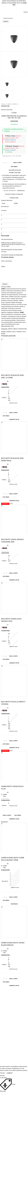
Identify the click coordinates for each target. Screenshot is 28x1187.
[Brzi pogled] (7, 372)
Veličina (4, 397)
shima (24, 331)
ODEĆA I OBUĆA (12, 104)
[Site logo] (6, 12)
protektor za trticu (11, 331)
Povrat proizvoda (5, 1044)
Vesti (2, 1027)
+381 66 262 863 (6, 1009)
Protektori (19, 331)
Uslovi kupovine (5, 1039)
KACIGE (3, 1054)
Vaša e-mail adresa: (6, 261)
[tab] (10, 190)
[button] (14, 130)
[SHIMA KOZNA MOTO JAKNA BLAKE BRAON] (14, 922)
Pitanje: (3, 266)
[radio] (14, 390)
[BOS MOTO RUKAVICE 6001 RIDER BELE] (14, 437)
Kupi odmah (14, 166)
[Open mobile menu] (0, 12)
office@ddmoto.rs (6, 1019)
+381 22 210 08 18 (6, 1011)
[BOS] (4, 384)
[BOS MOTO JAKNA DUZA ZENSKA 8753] (14, 598)
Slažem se (10, 1073)
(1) (7, 624)
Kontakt (3, 1033)
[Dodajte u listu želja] (11, 372)
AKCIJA (3, 1051)
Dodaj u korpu (17, 162)
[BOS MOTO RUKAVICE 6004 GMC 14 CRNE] (14, 354)
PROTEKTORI (5, 106)
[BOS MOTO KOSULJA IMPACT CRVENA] (14, 681)
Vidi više (2, 1073)
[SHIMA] (4, 795)
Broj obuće (5, 881)
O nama (3, 1030)
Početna (3, 104)
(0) (7, 381)
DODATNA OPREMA (7, 1059)
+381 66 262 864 (6, 1016)
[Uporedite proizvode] (3, 372)
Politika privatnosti (6, 1036)
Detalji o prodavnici (10, 139)
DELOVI (3, 1062)
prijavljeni (10, 249)
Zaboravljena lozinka (7, 1041)
